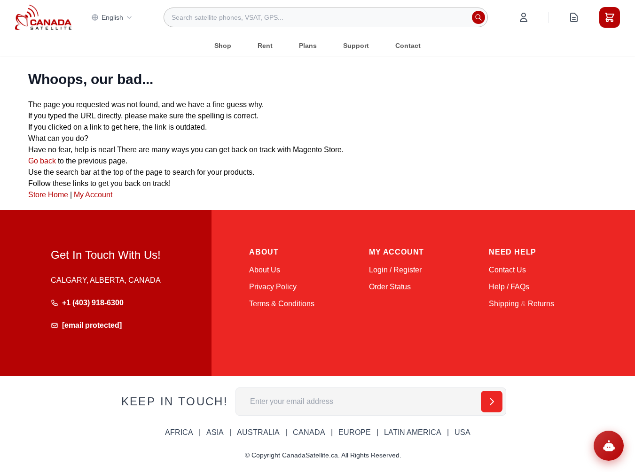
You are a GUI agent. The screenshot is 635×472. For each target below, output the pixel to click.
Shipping (504, 304)
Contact (408, 45)
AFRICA (179, 432)
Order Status (390, 287)
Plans (308, 45)
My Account (93, 195)
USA (462, 432)
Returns (541, 304)
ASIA (215, 432)
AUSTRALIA (258, 432)
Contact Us (507, 270)
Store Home (48, 195)
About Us (264, 270)
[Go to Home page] (43, 17)
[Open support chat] (609, 446)
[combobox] (326, 17)
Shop (222, 45)
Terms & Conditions (281, 304)
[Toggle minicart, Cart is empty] (609, 17)
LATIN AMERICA (412, 432)
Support (356, 45)
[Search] (478, 17)
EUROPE (354, 432)
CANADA (309, 432)
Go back (42, 161)
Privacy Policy (273, 287)
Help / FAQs (509, 287)
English (112, 17)
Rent (265, 45)
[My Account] (523, 17)
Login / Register (395, 270)
